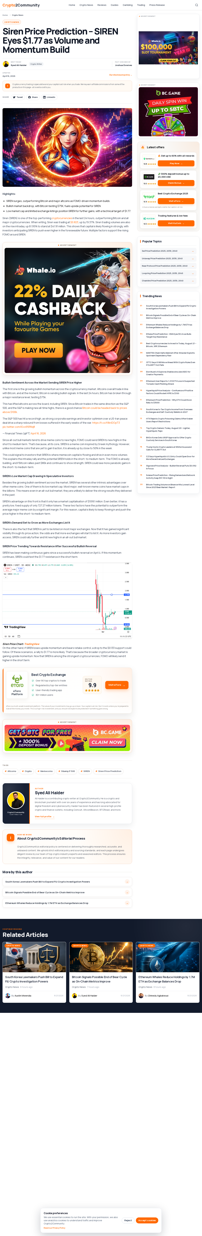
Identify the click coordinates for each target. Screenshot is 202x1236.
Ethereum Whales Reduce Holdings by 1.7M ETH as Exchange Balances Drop (46, 903)
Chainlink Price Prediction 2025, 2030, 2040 (162, 280)
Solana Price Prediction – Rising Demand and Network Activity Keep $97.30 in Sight (170, 476)
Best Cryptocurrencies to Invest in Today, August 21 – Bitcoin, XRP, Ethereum (171, 344)
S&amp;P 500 (68, 771)
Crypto (28, 771)
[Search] (196, 5)
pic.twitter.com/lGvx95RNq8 (19, 427)
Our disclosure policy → (120, 74)
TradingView (31, 644)
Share (35, 97)
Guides (114, 4)
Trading (141, 4)
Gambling (128, 4)
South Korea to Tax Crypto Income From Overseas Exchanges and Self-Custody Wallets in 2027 (169, 410)
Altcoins (12, 771)
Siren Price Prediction (109, 771)
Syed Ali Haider (49, 793)
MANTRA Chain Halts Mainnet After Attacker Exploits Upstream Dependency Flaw (170, 354)
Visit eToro (114, 684)
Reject (128, 1220)
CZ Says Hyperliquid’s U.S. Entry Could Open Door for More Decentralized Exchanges (170, 457)
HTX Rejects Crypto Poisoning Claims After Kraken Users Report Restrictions (169, 420)
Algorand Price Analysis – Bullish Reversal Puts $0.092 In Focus (171, 467)
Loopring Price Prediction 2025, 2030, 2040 (162, 273)
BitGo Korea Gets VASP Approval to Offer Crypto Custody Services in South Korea (168, 439)
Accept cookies (147, 1220)
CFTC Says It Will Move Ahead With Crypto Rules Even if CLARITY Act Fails (170, 363)
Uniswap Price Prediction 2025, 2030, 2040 (162, 258)
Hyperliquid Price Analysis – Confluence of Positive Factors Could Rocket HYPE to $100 (169, 392)
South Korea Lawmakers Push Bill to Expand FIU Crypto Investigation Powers (47, 881)
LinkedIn (51, 97)
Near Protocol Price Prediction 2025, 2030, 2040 (164, 266)
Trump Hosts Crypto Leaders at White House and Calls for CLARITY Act (169, 448)
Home (72, 4)
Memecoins (46, 771)
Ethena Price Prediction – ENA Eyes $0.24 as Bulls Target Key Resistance (168, 335)
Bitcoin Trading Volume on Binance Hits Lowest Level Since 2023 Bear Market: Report (170, 486)
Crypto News (86, 4)
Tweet (20, 97)
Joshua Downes (123, 65)
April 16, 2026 (38, 433)
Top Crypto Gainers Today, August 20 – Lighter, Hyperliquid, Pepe (168, 429)
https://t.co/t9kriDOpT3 (106, 422)
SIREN (86, 771)
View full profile (45, 816)
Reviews (102, 4)
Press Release (157, 4)
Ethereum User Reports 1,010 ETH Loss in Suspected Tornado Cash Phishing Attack (170, 382)
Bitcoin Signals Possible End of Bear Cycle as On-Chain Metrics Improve (44, 892)
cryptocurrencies (62, 218)
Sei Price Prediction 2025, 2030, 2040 (159, 251)
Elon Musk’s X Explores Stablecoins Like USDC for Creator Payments (168, 373)
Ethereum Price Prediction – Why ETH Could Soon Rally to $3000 (169, 401)
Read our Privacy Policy (54, 1228)
